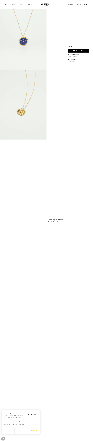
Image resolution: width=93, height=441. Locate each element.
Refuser (8, 431)
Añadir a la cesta (78, 50)
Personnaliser (21, 431)
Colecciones (31, 4)
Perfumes (21, 4)
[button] (3, 438)
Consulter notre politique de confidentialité (14, 424)
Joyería (5, 4)
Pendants (13, 4)
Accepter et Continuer (33, 431)
